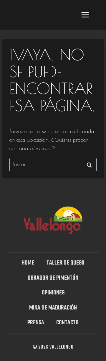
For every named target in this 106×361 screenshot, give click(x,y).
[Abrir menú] (85, 15)
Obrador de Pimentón (53, 278)
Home (27, 263)
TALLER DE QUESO (66, 263)
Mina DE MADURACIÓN (53, 308)
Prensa (35, 323)
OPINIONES (53, 293)
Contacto (67, 323)
